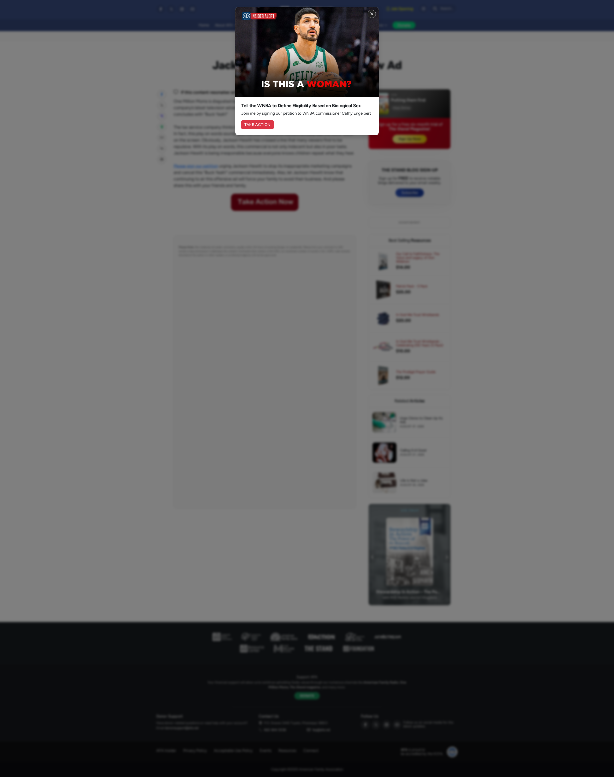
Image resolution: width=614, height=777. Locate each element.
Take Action (257, 124)
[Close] (372, 14)
